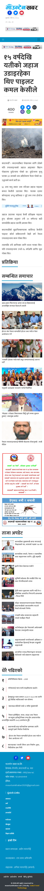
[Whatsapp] (28, 111)
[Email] (34, 107)
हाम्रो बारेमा (13, 876)
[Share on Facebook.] (22, 107)
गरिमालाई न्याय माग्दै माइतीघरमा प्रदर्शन (22, 688)
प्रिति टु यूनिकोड (28, 876)
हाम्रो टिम (6, 876)
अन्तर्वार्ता (8, 812)
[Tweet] (28, 107)
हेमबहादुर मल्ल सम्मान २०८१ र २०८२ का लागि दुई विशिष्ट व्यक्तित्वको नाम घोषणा (25, 698)
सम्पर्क (20, 876)
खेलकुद (8, 824)
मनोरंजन (8, 819)
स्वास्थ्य (8, 829)
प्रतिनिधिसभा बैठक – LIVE (18, 679)
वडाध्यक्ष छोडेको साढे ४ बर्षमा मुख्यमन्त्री (23, 706)
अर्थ (7, 803)
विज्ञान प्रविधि (10, 833)
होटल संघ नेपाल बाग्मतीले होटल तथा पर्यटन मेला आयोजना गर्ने (25, 737)
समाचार (8, 798)
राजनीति (8, 808)
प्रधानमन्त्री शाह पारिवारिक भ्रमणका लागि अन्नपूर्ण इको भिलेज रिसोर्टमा (23, 728)
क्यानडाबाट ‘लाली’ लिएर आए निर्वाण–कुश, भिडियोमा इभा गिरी (24, 746)
